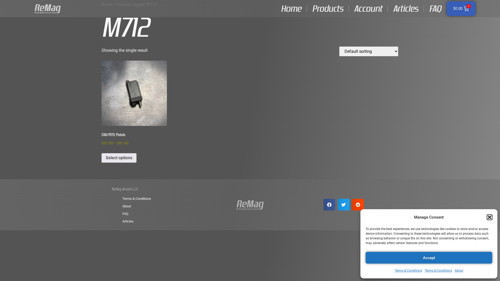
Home (291, 8)
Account (368, 8)
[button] (489, 217)
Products (327, 8)
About (459, 270)
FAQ (435, 8)
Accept (429, 258)
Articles (405, 8)
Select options (119, 157)
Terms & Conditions (408, 270)
